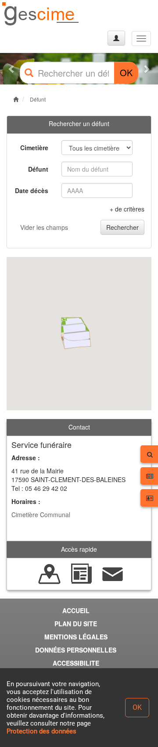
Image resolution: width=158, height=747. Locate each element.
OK (126, 72)
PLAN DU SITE (75, 623)
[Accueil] (40, 14)
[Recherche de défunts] (49, 573)
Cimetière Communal (40, 514)
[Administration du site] (116, 38)
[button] (12, 69)
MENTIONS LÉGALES (76, 636)
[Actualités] (81, 573)
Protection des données (41, 731)
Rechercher (122, 227)
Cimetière (34, 147)
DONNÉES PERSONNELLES (75, 649)
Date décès (31, 190)
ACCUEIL (76, 610)
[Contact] (113, 573)
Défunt (38, 99)
